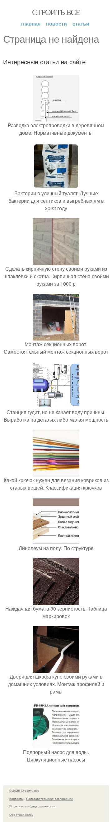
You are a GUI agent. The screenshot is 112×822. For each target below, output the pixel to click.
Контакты (16, 798)
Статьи (80, 23)
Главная (30, 23)
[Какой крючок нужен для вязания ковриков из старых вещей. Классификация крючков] (56, 472)
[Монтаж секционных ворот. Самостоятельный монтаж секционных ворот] (56, 336)
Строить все (56, 12)
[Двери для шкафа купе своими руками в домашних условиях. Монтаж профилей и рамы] (56, 669)
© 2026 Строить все (24, 790)
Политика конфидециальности (32, 806)
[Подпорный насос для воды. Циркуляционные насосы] (56, 744)
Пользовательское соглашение (49, 798)
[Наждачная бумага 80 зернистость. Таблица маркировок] (56, 601)
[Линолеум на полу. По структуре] (56, 540)
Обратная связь (21, 814)
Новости (56, 23)
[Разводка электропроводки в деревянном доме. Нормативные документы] (56, 117)
